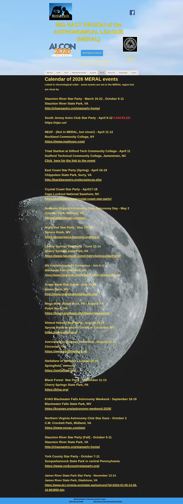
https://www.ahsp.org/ (61, 332)
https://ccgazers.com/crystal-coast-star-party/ (78, 198)
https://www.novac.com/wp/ (65, 218)
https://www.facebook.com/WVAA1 (68, 275)
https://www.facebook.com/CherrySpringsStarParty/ (82, 256)
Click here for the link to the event (70, 160)
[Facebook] (132, 12)
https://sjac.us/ (56, 122)
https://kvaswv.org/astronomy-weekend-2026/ (78, 408)
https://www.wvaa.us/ (106, 275)
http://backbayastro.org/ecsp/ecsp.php (73, 179)
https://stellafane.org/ (60, 370)
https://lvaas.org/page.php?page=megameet (77, 313)
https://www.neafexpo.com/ (65, 141)
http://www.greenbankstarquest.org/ (71, 294)
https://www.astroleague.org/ (66, 351)
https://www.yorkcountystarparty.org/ (72, 466)
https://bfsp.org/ (56, 389)
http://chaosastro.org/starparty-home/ (72, 108)
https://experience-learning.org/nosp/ (72, 237)
